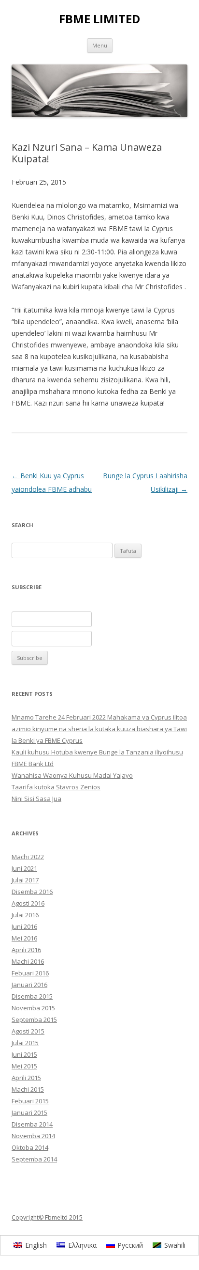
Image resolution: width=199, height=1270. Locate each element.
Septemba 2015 (34, 1019)
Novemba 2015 (33, 1007)
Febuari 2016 (30, 973)
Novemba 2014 (33, 1135)
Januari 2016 (29, 984)
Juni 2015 (24, 1054)
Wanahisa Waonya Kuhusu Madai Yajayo (72, 775)
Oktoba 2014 (30, 1147)
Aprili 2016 (26, 949)
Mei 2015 (24, 1066)
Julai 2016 (25, 914)
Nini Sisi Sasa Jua (36, 798)
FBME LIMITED (99, 19)
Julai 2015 (25, 1042)
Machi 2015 (28, 1089)
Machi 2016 (28, 961)
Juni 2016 (24, 926)
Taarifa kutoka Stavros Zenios (56, 787)
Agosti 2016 (28, 903)
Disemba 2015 (32, 996)
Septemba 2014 (34, 1159)
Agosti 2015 (28, 1031)
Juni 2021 (24, 868)
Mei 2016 (24, 938)
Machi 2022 (28, 856)
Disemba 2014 (32, 1124)
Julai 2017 (25, 880)
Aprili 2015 (26, 1077)
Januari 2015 (29, 1112)
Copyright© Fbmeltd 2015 (47, 1217)
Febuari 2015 (30, 1101)
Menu (99, 45)
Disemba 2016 (32, 891)
